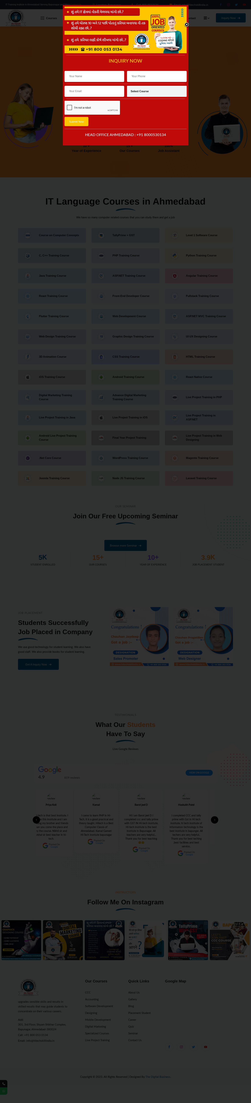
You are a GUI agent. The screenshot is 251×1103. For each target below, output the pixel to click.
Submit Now (76, 121)
